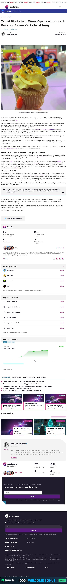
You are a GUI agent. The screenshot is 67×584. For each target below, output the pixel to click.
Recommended (16, 377)
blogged (36, 163)
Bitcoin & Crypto (30, 567)
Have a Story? (30, 538)
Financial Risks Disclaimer (13, 550)
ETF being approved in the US (9, 148)
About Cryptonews (11, 542)
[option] (11, 402)
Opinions (9, 16)
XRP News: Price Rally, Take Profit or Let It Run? (17, 388)
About (47, 567)
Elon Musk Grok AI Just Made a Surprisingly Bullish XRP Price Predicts (23, 384)
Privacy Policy (9, 546)
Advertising (30, 542)
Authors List (60, 248)
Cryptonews (3, 16)
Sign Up (32, 496)
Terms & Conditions (11, 538)
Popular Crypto (11, 567)
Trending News (6, 377)
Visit (61, 270)
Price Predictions (41, 377)
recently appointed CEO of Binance (45, 129)
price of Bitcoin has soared (37, 175)
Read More (14, 457)
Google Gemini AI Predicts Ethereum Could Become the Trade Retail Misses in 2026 (27, 386)
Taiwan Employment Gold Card (40, 157)
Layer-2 (17, 168)
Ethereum (59, 161)
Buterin (11, 161)
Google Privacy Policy (42, 500)
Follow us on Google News (14, 218)
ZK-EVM (60, 163)
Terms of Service (53, 500)
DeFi (16, 120)
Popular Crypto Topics (28, 377)
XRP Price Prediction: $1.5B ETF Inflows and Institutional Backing (22, 390)
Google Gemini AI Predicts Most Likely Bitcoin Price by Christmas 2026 (23, 381)
